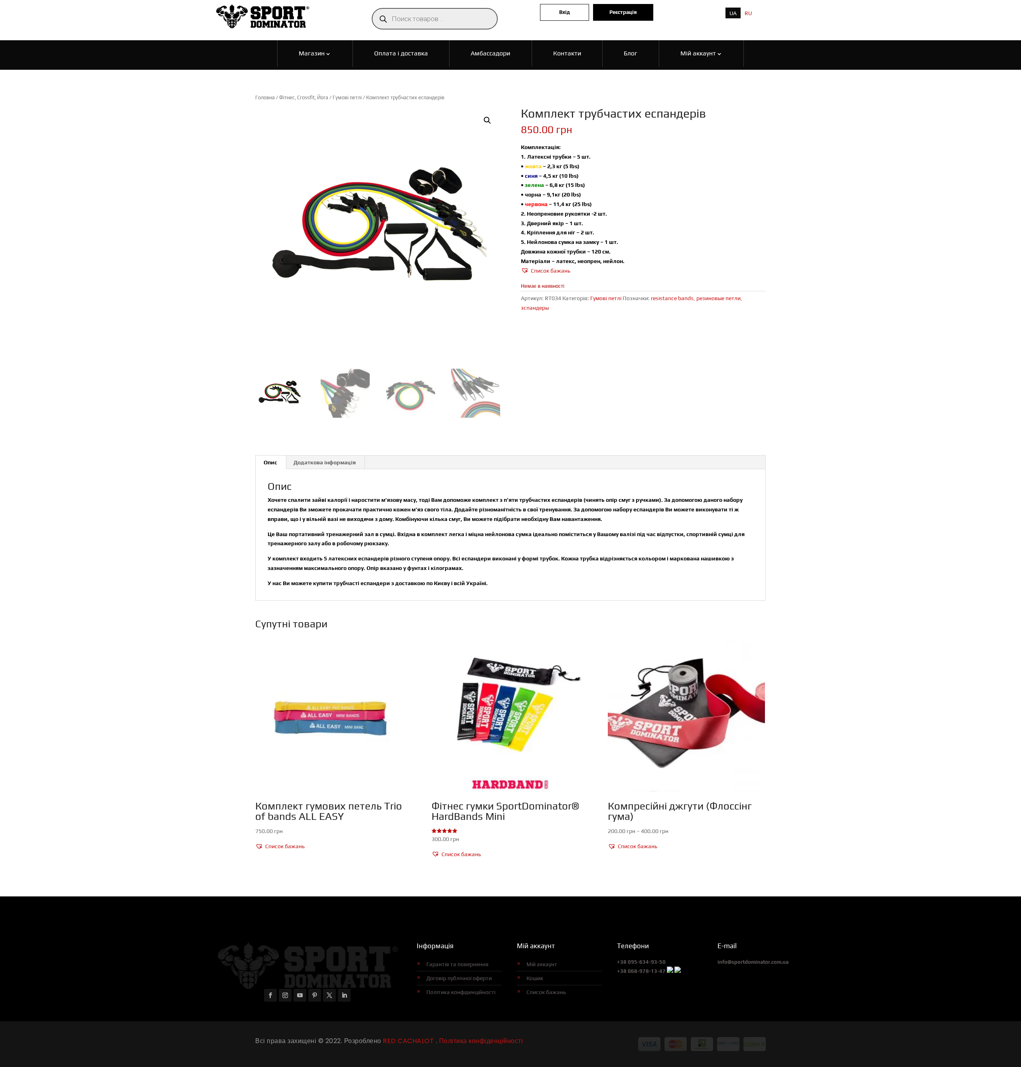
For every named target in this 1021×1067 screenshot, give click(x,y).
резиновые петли (718, 298)
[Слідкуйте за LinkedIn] (344, 995)
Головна (265, 97)
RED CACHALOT (407, 1040)
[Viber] (670, 971)
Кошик (534, 978)
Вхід (564, 12)
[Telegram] (677, 971)
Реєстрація (623, 12)
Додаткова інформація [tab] (325, 462)
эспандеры (535, 308)
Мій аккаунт (541, 964)
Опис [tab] (270, 462)
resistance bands (672, 298)
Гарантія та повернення (457, 964)
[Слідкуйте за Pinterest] (314, 995)
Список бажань (546, 992)
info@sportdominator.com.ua (752, 962)
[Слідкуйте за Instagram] (285, 995)
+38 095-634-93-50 (641, 962)
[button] (487, 120)
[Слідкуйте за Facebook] (270, 995)
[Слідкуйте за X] (329, 995)
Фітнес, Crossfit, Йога (303, 97)
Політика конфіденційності (460, 992)
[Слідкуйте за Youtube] (300, 995)
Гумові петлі (347, 97)
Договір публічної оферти (459, 978)
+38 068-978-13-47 (641, 971)
